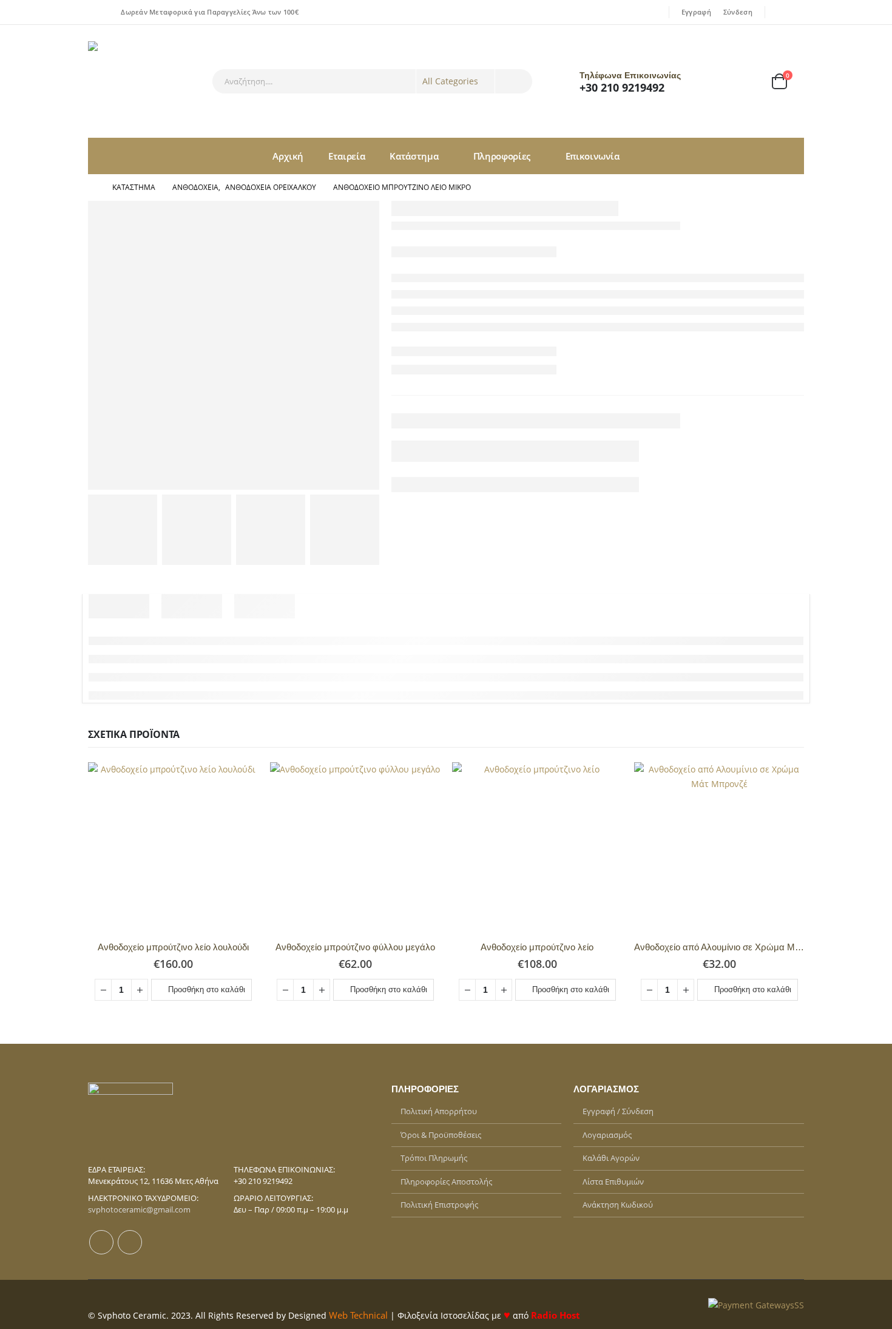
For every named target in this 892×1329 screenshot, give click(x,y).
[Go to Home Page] (91, 187)
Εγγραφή (696, 11)
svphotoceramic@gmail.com (139, 1209)
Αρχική (287, 156)
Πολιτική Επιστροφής (439, 1204)
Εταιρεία (346, 156)
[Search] (514, 81)
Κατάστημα (414, 156)
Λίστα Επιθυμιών (613, 1181)
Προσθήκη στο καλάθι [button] (206, 989)
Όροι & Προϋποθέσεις (440, 1134)
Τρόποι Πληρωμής (433, 1157)
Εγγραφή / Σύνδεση (618, 1111)
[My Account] (713, 81)
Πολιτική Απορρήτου (438, 1111)
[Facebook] (779, 12)
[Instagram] (796, 12)
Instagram (130, 1242)
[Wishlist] (746, 81)
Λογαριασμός (607, 1134)
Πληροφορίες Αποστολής (446, 1181)
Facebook (101, 1242)
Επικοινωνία (593, 156)
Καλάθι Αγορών (611, 1157)
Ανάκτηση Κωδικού (618, 1204)
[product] (173, 847)
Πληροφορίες (501, 156)
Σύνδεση (737, 11)
